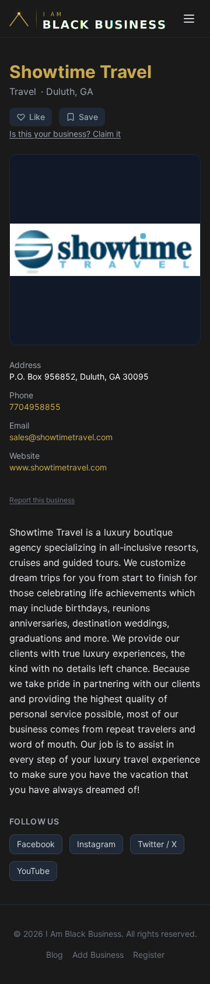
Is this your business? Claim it (65, 134)
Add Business (98, 955)
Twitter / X (157, 844)
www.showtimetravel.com (58, 467)
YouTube (33, 871)
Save (88, 117)
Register (148, 955)
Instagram (96, 844)
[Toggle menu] (189, 18)
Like (37, 117)
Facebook (36, 844)
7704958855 (35, 407)
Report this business (42, 499)
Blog (54, 955)
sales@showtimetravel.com (61, 437)
